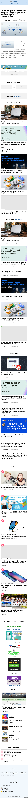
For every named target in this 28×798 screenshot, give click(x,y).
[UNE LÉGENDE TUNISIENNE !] (5, 728)
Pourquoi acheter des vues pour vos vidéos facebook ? (13, 707)
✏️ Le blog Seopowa (5, 785)
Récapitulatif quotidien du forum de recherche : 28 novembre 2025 (15, 756)
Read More (4, 492)
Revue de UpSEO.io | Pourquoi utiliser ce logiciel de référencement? (13, 537)
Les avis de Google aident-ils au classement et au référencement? (17, 732)
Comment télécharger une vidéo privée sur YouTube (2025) (13, 373)
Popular (2, 471)
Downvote (21, 87)
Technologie (10, 583)
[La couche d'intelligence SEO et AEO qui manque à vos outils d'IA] (14, 202)
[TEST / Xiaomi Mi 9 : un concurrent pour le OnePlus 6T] (14, 576)
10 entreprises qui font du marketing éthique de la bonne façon (12, 611)
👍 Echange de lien (5, 789)
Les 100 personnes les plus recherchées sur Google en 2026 (13, 435)
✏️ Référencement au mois (7, 791)
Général (9, 485)
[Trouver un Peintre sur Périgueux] (5, 716)
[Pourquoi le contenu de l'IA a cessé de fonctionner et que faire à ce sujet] (14, 161)
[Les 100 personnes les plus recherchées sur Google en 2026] (14, 425)
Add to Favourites (20, 71)
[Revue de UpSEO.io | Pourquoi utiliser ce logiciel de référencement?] (14, 527)
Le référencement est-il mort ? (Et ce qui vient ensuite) (14, 760)
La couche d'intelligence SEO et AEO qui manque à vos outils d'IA (13, 212)
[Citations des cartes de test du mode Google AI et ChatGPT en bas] (14, 182)
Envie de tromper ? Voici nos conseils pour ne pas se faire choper (14, 488)
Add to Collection (14, 74)
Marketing (10, 509)
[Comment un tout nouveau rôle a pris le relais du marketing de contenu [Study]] (14, 133)
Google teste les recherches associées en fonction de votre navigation (13, 122)
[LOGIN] (26, 2)
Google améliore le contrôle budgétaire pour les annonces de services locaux (13, 561)
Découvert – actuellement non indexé (12, 752)
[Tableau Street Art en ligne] (5, 722)
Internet (2, 119)
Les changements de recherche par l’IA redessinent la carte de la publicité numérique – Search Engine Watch (13, 445)
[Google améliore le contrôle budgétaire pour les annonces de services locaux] (14, 552)
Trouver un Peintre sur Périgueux (16, 715)
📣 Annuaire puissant (5, 788)
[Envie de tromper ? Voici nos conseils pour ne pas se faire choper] (14, 478)
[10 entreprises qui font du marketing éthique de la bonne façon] (14, 601)
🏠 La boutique (4, 787)
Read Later (7, 71)
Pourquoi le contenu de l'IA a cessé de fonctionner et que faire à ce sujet (12, 171)
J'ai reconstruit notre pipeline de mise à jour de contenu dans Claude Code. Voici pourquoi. (13, 398)
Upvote (6, 87)
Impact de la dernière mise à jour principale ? (11, 150)
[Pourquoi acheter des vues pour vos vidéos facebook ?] (14, 698)
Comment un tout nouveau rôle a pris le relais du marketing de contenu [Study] (13, 143)
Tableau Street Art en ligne (15, 720)
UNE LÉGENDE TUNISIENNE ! (15, 726)
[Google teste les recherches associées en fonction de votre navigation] (14, 112)
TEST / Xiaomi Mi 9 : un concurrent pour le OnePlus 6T (14, 586)
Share (2, 24)
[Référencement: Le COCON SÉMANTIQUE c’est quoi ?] (14, 503)
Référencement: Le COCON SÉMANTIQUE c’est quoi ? (14, 512)
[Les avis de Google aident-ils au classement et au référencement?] (5, 733)
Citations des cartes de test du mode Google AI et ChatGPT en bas (12, 192)
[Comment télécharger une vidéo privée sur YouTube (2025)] (14, 363)
